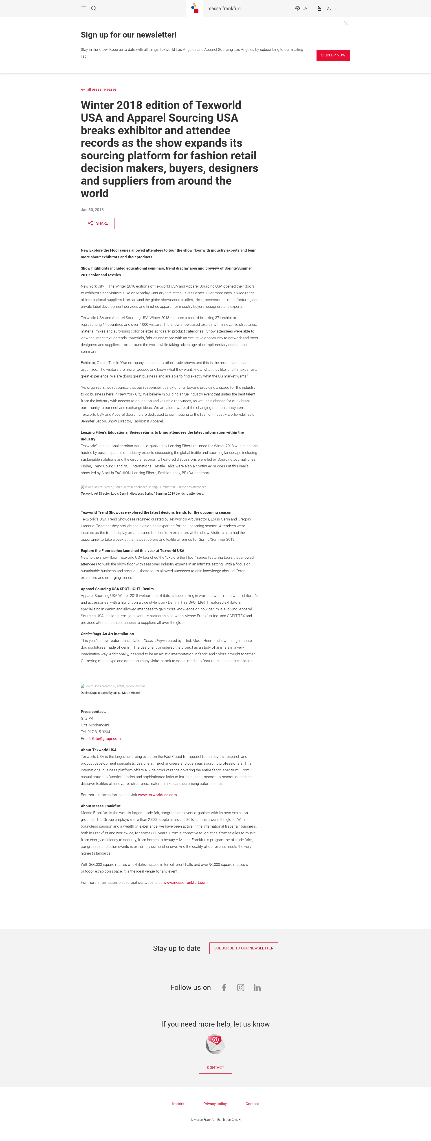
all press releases (102, 89)
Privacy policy (215, 1104)
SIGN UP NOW (333, 55)
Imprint (178, 1104)
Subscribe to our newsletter (243, 948)
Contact (215, 1067)
